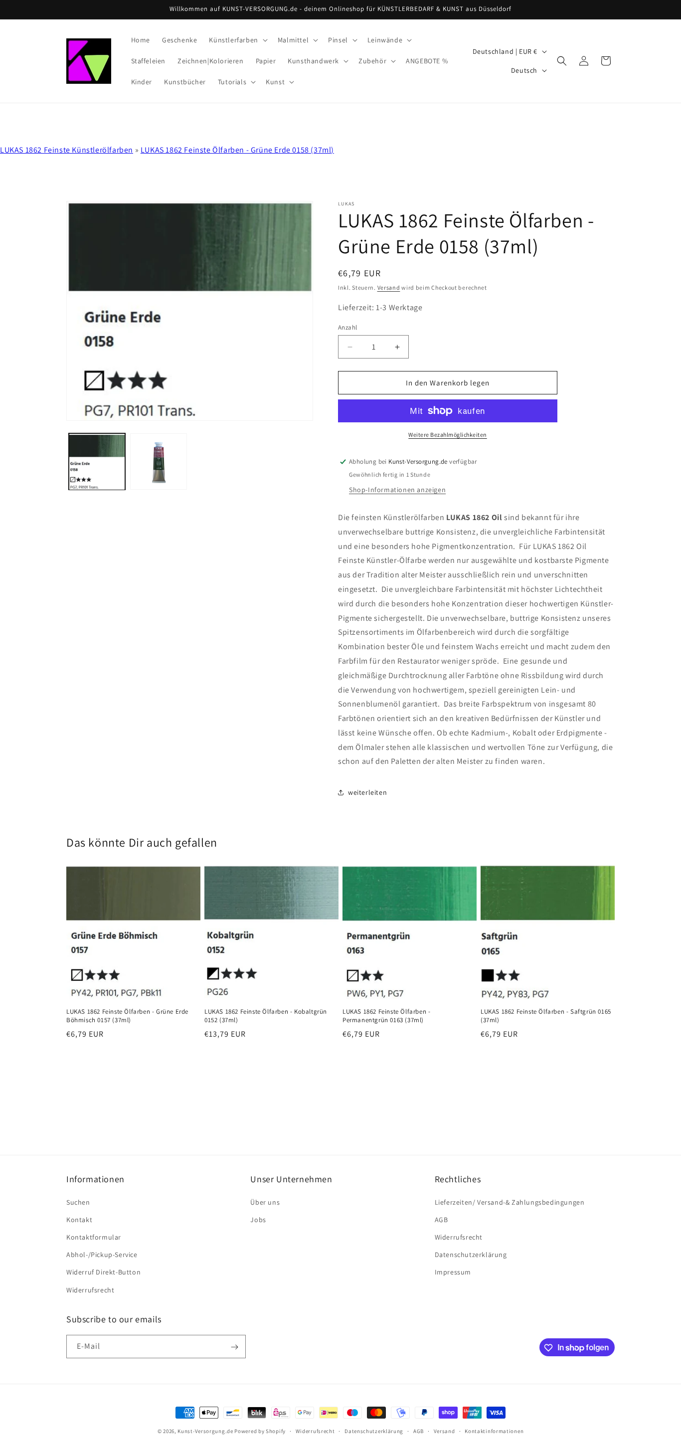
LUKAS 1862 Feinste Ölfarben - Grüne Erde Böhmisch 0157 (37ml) (127, 1016)
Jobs (258, 1219)
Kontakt (79, 1219)
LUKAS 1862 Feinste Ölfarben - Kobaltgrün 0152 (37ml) (265, 1016)
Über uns (265, 1201)
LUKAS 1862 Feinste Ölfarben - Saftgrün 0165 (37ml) (546, 1016)
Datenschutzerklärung (471, 1254)
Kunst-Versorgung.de (205, 1431)
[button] (237, 39)
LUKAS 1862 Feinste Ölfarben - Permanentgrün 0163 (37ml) (386, 1016)
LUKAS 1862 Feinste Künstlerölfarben (66, 150)
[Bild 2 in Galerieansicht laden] (158, 462)
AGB (441, 1219)
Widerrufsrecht (90, 1289)
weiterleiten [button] (367, 792)
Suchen (78, 1201)
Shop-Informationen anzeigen (397, 489)
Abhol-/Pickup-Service (102, 1254)
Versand (388, 287)
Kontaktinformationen (494, 1430)
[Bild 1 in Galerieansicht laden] (97, 462)
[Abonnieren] (234, 1347)
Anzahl (347, 327)
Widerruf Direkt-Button (103, 1272)
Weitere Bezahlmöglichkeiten (447, 434)
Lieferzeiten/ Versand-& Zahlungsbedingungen (510, 1201)
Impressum (453, 1272)
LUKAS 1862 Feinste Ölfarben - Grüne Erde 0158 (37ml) (237, 150)
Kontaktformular (93, 1236)
